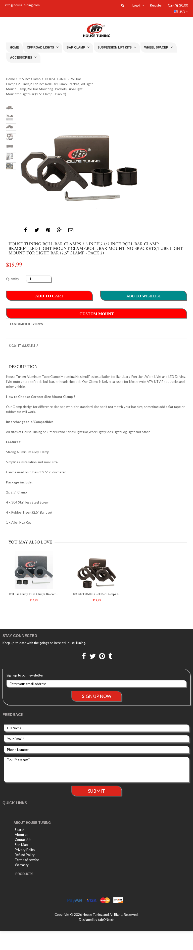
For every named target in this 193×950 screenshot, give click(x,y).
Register (156, 5)
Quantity (12, 279)
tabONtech (106, 920)
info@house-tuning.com (22, 5)
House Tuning (93, 915)
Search (20, 830)
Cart (178, 5)
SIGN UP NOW (96, 696)
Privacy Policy (25, 850)
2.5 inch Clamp (30, 79)
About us (21, 835)
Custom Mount (96, 314)
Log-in (137, 5)
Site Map (21, 845)
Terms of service (27, 860)
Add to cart (49, 296)
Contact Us (23, 840)
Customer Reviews (26, 324)
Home (14, 47)
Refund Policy (25, 855)
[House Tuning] (96, 30)
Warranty (22, 865)
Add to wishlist (143, 296)
